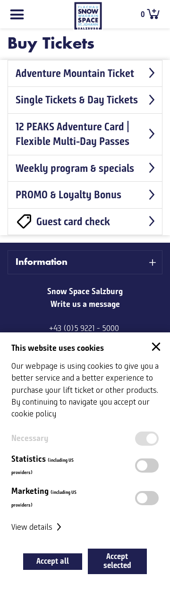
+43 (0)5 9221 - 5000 (84, 328)
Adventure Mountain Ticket (75, 73)
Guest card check (73, 221)
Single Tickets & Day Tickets (77, 99)
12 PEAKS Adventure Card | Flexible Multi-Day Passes (72, 134)
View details (32, 527)
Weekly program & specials (75, 168)
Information (42, 262)
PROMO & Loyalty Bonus (68, 194)
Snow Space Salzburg (85, 291)
